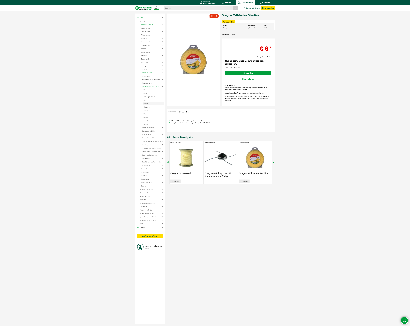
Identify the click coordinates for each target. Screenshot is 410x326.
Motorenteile (146, 158)
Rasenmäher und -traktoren (150, 138)
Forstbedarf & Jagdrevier (147, 203)
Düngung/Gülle (145, 31)
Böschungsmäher (147, 145)
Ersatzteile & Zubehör (146, 25)
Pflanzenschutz (145, 35)
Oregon (146, 103)
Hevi (145, 100)
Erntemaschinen (146, 59)
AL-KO (146, 121)
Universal (146, 110)
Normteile (144, 55)
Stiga (145, 114)
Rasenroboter (146, 76)
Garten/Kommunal (146, 73)
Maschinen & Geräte (146, 210)
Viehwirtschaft (145, 52)
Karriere (267, 2)
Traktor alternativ (146, 182)
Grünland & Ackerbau (146, 189)
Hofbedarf (143, 200)
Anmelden (269, 8)
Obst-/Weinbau (145, 28)
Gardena (146, 117)
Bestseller (143, 21)
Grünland (144, 69)
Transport (144, 38)
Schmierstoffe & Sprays (147, 213)
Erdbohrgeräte (146, 134)
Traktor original (145, 62)
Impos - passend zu (149, 97)
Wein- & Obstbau (145, 196)
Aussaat (143, 49)
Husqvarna (147, 107)
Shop (141, 17)
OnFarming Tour (150, 236)
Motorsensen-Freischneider (150, 86)
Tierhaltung (143, 206)
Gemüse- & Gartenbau (146, 193)
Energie (228, 2)
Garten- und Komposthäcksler (151, 151)
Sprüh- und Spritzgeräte (149, 155)
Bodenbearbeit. (145, 42)
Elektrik (143, 186)
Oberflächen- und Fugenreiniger (151, 162)
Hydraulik (144, 176)
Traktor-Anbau (145, 169)
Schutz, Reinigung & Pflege (148, 220)
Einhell (146, 124)
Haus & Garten (209, 2)
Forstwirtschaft (145, 45)
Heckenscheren (147, 83)
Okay (145, 93)
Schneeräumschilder (148, 131)
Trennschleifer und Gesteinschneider (151, 141)
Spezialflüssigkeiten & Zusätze (149, 217)
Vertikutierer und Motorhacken (151, 148)
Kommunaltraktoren (148, 127)
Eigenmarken (145, 179)
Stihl (145, 90)
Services (142, 228)
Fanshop (143, 66)
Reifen (142, 224)
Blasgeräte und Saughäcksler (151, 79)
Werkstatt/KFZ (145, 172)
